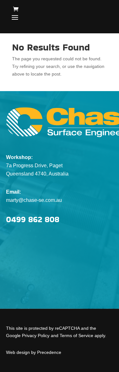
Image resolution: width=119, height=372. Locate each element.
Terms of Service (76, 335)
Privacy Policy (36, 335)
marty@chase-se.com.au (34, 200)
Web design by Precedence (33, 352)
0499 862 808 (32, 219)
